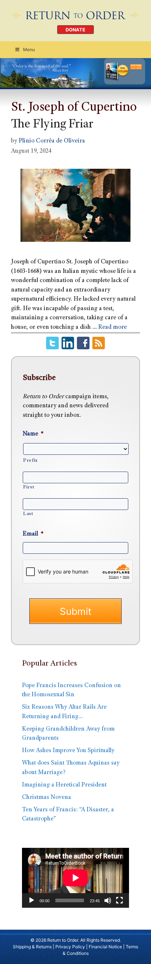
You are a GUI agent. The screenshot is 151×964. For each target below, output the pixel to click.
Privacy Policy (70, 946)
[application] (75, 878)
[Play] (31, 900)
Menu (29, 49)
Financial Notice (105, 946)
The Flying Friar (52, 125)
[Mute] (107, 900)
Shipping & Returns (32, 946)
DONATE (75, 30)
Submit (75, 611)
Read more (112, 327)
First (28, 487)
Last (28, 514)
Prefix (30, 460)
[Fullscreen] (119, 900)
